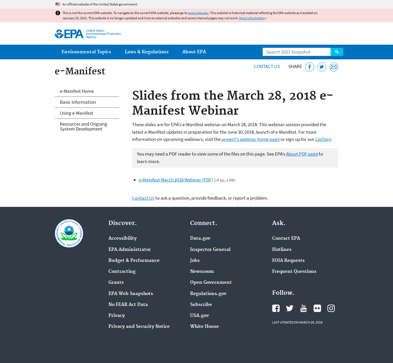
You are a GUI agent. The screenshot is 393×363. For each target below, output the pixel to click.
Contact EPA (286, 238)
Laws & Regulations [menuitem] (147, 52)
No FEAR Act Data (128, 304)
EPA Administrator (129, 249)
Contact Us (267, 66)
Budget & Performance (134, 260)
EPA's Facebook (276, 308)
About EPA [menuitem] (194, 52)
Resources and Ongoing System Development (83, 126)
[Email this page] (333, 67)
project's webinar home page (251, 139)
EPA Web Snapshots (130, 293)
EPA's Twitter (289, 308)
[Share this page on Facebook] (309, 67)
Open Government (211, 282)
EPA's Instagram (331, 308)
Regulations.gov (208, 293)
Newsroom (202, 271)
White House (204, 326)
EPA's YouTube (303, 308)
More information (252, 18)
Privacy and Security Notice (139, 326)
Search (337, 52)
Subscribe (201, 304)
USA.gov (199, 315)
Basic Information (78, 102)
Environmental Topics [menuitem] (86, 52)
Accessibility (122, 238)
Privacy (116, 315)
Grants (116, 282)
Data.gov (200, 238)
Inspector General (210, 249)
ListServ (323, 139)
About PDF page (302, 154)
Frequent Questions (294, 271)
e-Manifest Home (77, 91)
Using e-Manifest (76, 113)
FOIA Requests (288, 260)
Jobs (195, 260)
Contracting (122, 271)
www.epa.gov (198, 13)
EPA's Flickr (317, 308)
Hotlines (281, 249)
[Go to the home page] (69, 33)
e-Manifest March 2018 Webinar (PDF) (176, 180)
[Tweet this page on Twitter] (321, 67)
